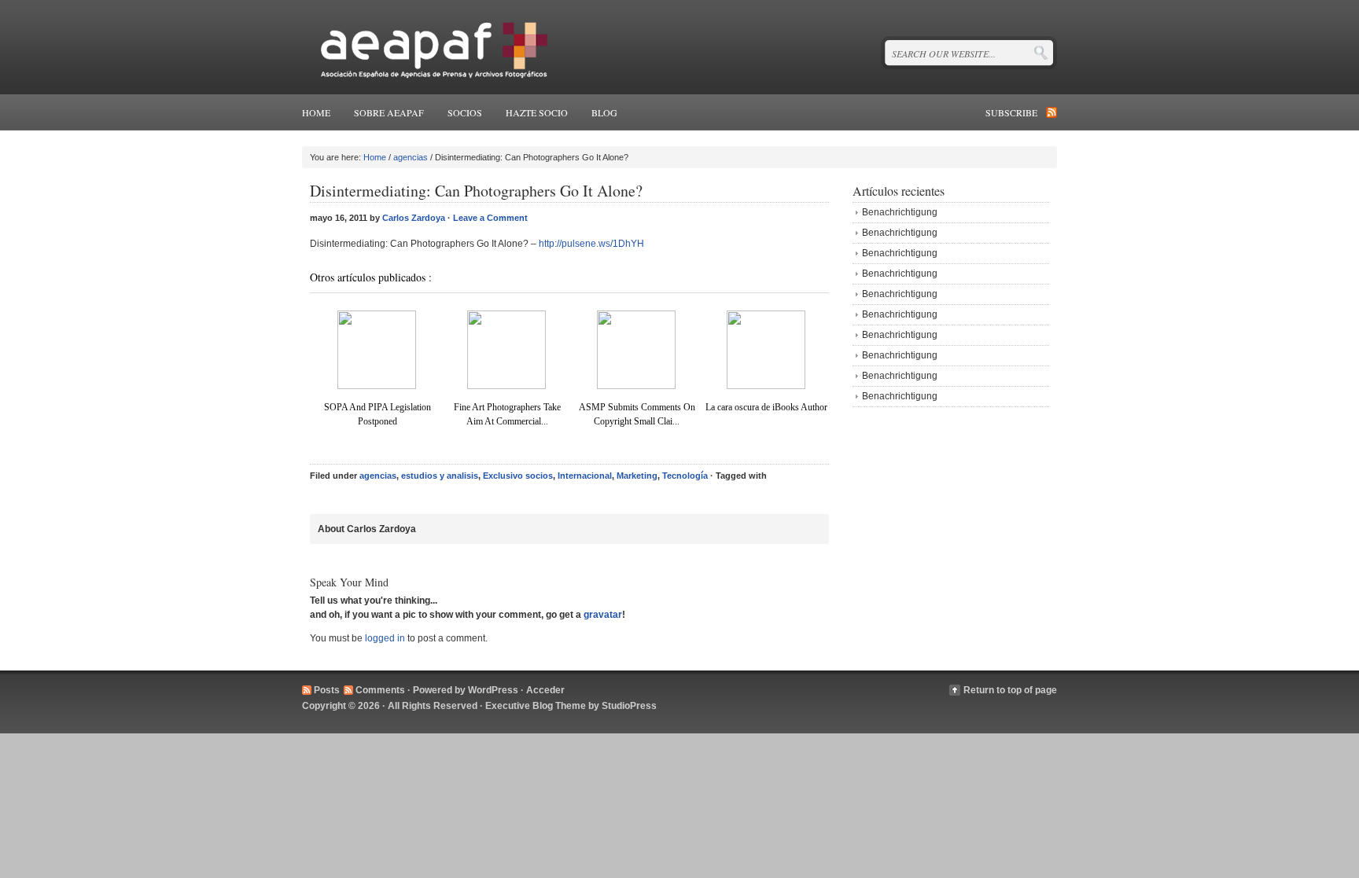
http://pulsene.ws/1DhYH (591, 243)
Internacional (585, 475)
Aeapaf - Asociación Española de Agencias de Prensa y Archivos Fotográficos (430, 47)
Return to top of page (1010, 690)
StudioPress (629, 705)
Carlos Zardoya (413, 217)
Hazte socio (537, 112)
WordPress (493, 690)
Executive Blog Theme (535, 705)
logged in (385, 638)
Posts (327, 690)
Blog (604, 112)
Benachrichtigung (899, 212)
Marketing (637, 475)
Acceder (545, 690)
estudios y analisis (439, 475)
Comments (380, 690)
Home (316, 112)
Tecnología (685, 475)
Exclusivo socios (518, 475)
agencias (410, 157)
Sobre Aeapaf (389, 112)
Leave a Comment (490, 217)
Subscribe (1011, 112)
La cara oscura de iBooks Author (766, 407)
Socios (464, 112)
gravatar (603, 614)
